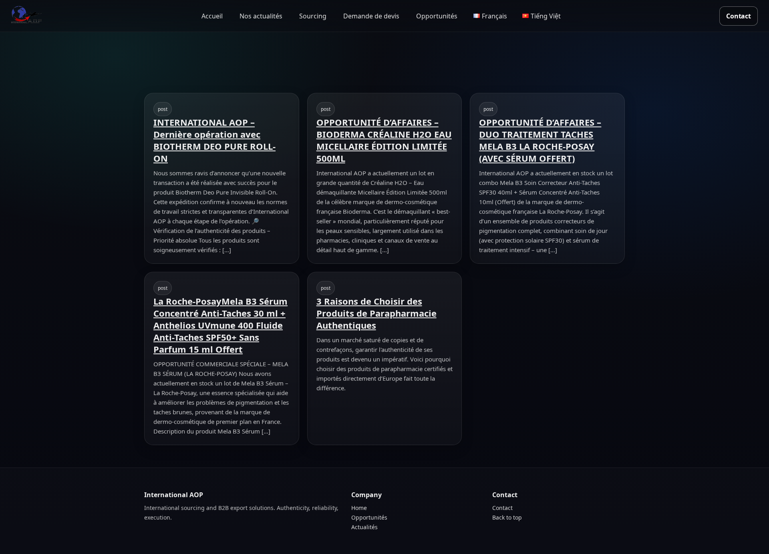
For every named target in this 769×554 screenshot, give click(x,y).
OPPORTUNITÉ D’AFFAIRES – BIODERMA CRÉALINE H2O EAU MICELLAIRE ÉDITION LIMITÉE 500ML (384, 140)
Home (359, 508)
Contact (738, 16)
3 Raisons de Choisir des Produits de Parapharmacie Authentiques (376, 313)
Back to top (507, 517)
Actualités (364, 527)
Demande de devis (371, 16)
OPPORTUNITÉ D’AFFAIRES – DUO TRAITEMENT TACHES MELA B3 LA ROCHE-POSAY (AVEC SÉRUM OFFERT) (540, 140)
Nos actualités (261, 16)
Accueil (212, 16)
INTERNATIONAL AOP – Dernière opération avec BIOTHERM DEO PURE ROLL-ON (214, 140)
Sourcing (312, 16)
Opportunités (436, 16)
